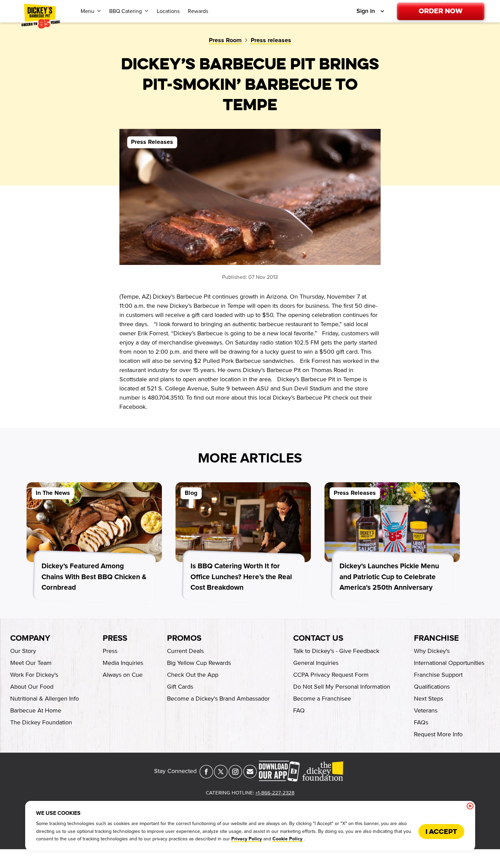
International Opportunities (449, 663)
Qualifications (432, 686)
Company (30, 638)
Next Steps (428, 698)
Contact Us (318, 638)
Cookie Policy (287, 839)
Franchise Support (438, 674)
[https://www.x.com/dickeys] (221, 776)
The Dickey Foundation (41, 722)
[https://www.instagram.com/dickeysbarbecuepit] (235, 776)
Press (115, 638)
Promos (184, 638)
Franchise (436, 638)
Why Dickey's (432, 651)
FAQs (421, 722)
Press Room (225, 40)
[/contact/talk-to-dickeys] (250, 776)
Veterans (425, 710)
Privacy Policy (246, 839)
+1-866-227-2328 (275, 793)
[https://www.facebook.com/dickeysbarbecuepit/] (206, 776)
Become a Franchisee (322, 698)
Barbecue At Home (35, 710)
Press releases (271, 40)
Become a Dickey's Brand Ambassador (218, 698)
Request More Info (438, 734)
